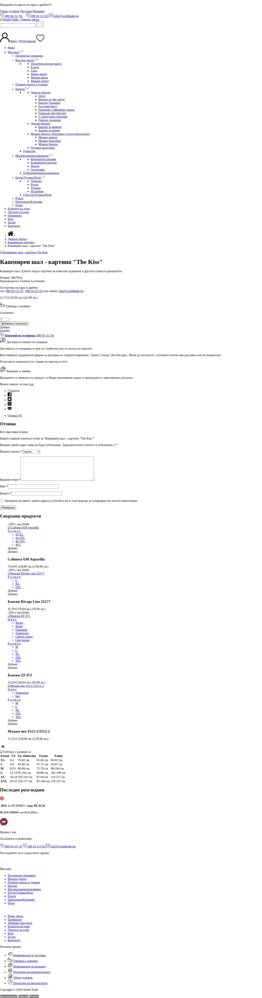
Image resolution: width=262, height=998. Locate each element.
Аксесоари (38, 169)
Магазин (14, 52)
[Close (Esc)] (258, 4)
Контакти (14, 226)
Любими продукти (20, 923)
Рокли (19, 198)
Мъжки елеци (40, 81)
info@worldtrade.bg (71, 291)
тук (31, 384)
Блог (11, 219)
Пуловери (37, 191)
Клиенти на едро (19, 208)
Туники (36, 188)
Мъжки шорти (47, 137)
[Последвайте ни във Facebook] (1, 862)
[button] (5, 327)
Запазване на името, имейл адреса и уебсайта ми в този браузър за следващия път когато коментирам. (71, 500)
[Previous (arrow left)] (6, 499)
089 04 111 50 (14, 291)
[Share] (249, 4)
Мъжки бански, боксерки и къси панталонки (60, 134)
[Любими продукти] (40, 41)
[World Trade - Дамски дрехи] (19, 19)
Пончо (35, 166)
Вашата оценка (11, 451)
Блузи (34, 184)
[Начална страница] (11, 235)
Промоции (15, 215)
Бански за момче (49, 130)
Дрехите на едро (18, 212)
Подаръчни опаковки (29, 55)
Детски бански (40, 123)
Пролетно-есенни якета (46, 63)
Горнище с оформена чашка (56, 109)
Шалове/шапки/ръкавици (32, 155)
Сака (34, 70)
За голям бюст (47, 106)
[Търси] (40, 24)
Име (4, 486)
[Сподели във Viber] (10, 404)
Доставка (26, 11)
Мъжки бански (48, 144)
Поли (18, 205)
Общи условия (9, 11)
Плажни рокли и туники (31, 84)
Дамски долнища (49, 120)
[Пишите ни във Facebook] (4, 825)
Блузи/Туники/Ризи (28, 177)
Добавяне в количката (14, 323)
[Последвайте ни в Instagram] (6, 862)
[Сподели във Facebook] (10, 395)
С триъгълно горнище (52, 116)
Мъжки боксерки (49, 140)
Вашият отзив (10, 479)
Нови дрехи (15, 916)
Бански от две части (51, 99)
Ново (11, 47)
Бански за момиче (50, 127)
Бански (20, 89)
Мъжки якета (39, 77)
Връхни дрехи (25, 60)
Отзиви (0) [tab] (15, 415)
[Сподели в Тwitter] (10, 400)
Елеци (35, 67)
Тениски (36, 181)
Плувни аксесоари (43, 147)
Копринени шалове (43, 159)
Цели (41, 96)
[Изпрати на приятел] (10, 409)
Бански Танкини (49, 102)
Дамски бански (41, 92)
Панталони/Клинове (28, 201)
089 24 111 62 (34, 291)
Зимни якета (39, 74)
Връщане (39, 11)
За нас (12, 222)
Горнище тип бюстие (52, 113)
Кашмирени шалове (44, 162)
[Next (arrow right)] (255, 499)
